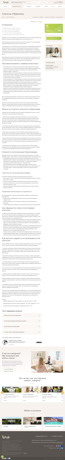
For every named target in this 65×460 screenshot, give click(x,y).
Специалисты (28, 6)
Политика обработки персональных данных (56, 458)
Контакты (59, 6)
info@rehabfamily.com (41, 436)
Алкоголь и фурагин (49, 68)
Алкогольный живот (49, 65)
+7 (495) (58, 2)
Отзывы (46, 6)
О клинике (5, 6)
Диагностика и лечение (17, 6)
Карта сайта (46, 458)
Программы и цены (54, 38)
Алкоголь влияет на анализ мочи (52, 66)
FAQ (52, 6)
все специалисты (11, 344)
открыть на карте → (60, 443)
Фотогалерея (38, 6)
